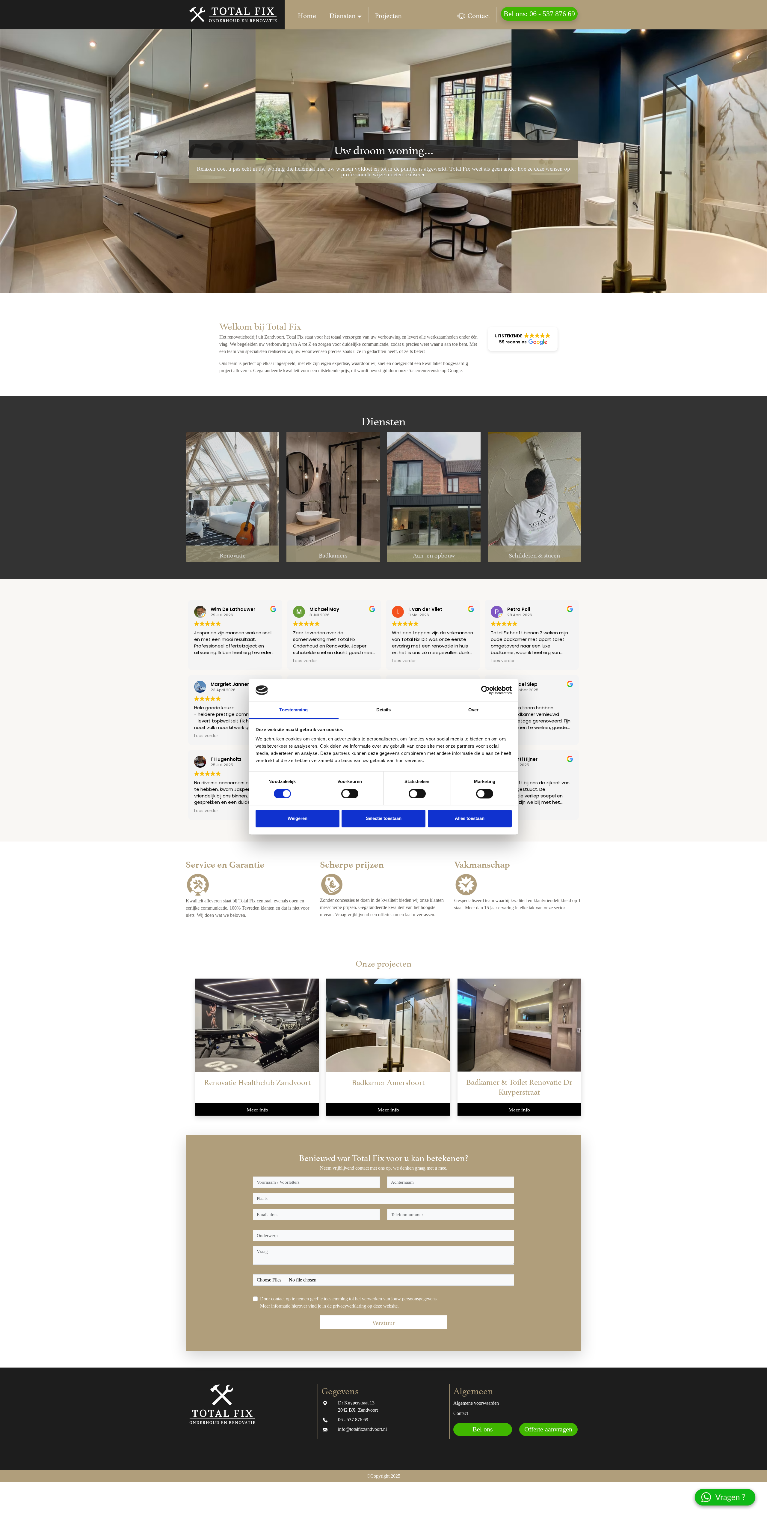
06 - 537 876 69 (353, 1419)
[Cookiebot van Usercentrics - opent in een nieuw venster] (485, 690)
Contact (478, 15)
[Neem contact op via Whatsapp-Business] (728, 1499)
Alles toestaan (469, 818)
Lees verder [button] (305, 661)
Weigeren (297, 818)
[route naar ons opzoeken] (325, 1402)
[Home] (306, 14)
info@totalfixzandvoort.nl (362, 1429)
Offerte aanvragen (548, 1429)
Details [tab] (383, 710)
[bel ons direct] (325, 1419)
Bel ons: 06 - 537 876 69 (539, 14)
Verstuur (383, 1322)
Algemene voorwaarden (476, 1403)
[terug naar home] (235, 14)
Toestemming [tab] (293, 710)
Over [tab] (473, 710)
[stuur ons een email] (325, 1429)
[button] (523, 339)
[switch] (349, 793)
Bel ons (482, 1429)
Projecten (388, 15)
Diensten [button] (342, 15)
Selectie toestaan (383, 818)
